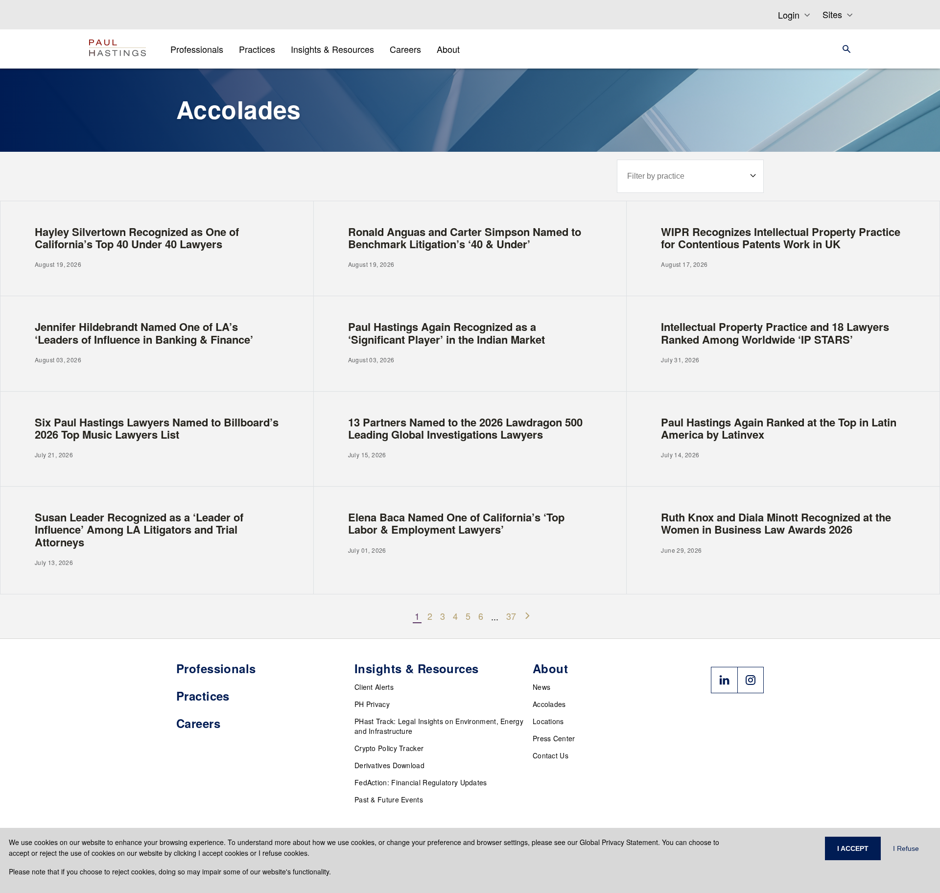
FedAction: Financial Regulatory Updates (420, 782)
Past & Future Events (388, 799)
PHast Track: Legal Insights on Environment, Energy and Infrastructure (438, 726)
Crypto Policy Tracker (388, 748)
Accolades (549, 704)
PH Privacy (372, 704)
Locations (548, 721)
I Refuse (906, 848)
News (541, 687)
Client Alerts (374, 687)
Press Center (554, 738)
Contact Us (550, 755)
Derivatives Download (389, 765)
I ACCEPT (853, 848)
